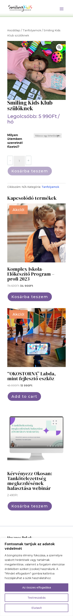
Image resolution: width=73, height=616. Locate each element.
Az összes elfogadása (36, 587)
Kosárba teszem (29, 171)
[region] (36, 577)
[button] (59, 47)
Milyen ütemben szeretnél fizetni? (15, 141)
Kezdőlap (13, 30)
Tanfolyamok (32, 30)
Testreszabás (37, 597)
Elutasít (36, 608)
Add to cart (24, 396)
